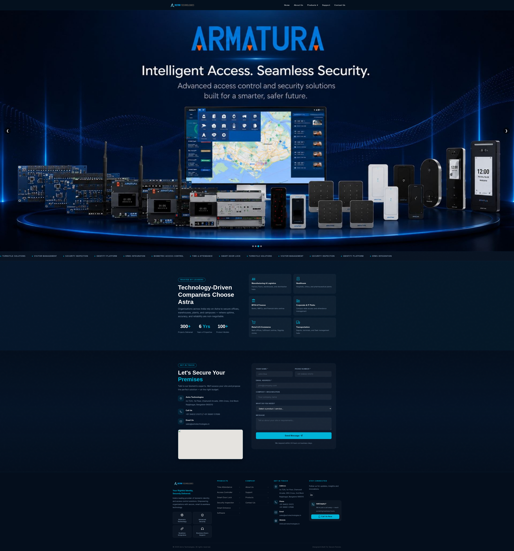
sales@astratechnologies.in (197, 424)
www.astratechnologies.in (289, 524)
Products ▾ (312, 5)
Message (260, 415)
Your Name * (262, 369)
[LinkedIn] (311, 495)
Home (287, 5)
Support (326, 5)
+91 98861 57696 (212, 414)
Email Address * (264, 380)
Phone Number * (303, 369)
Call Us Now (326, 516)
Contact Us (339, 5)
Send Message (292, 435)
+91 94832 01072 (194, 414)
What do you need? (265, 403)
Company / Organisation (268, 392)
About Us (298, 5)
